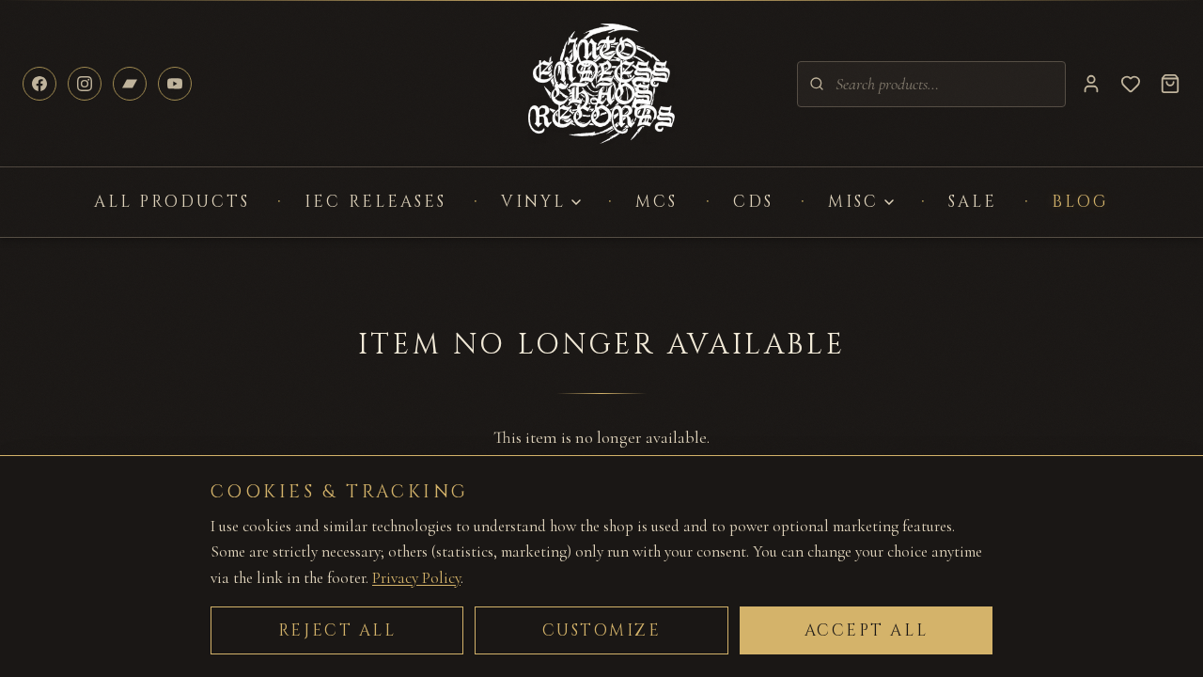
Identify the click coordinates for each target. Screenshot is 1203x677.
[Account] (1091, 83)
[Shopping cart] (1170, 83)
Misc (853, 202)
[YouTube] (175, 84)
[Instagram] (85, 84)
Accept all (867, 630)
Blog (1080, 202)
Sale (972, 202)
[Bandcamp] (130, 84)
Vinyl (533, 202)
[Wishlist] (1130, 83)
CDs (753, 202)
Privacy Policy (416, 578)
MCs (656, 202)
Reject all (337, 630)
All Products (172, 202)
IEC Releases (375, 202)
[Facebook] (39, 84)
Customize (602, 630)
